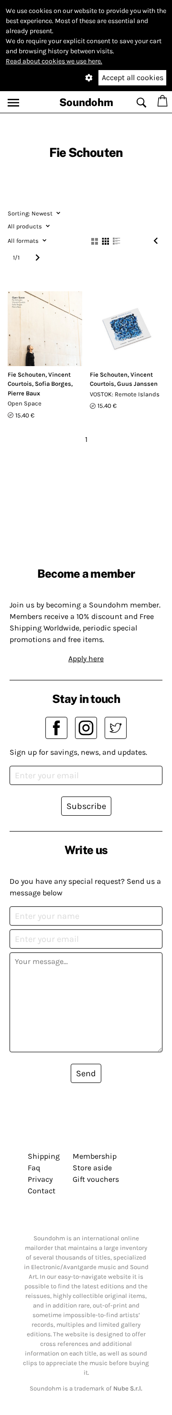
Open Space (25, 403)
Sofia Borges (53, 383)
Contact (41, 1190)
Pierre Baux (24, 393)
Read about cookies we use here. (54, 61)
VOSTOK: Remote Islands (125, 394)
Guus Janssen (137, 383)
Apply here (86, 658)
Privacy (40, 1179)
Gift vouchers (96, 1179)
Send (86, 1073)
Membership (95, 1156)
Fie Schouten (26, 374)
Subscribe (86, 806)
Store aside (92, 1167)
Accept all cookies (132, 77)
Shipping (44, 1156)
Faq (34, 1167)
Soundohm (86, 102)
